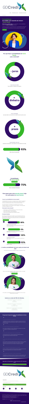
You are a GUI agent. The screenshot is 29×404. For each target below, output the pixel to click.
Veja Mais (15, 364)
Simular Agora (15, 181)
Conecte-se (4, 15)
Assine (15, 384)
